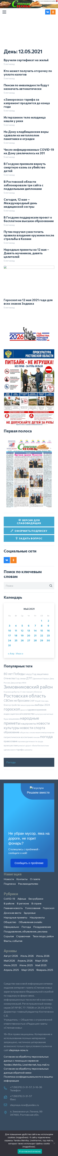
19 (22, 635)
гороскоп (12, 709)
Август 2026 (11, 955)
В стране (36, 903)
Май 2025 (41, 965)
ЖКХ (24, 683)
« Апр (11, 653)
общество (24, 732)
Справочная (23, 936)
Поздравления (42, 926)
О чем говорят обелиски (31, 692)
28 (35, 640)
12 (22, 630)
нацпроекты (28, 723)
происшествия (11, 745)
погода (46, 736)
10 (9, 630)
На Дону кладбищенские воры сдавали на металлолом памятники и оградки (26, 135)
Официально (11, 926)
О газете (35, 879)
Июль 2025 (10, 965)
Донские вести (12, 912)
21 (35, 635)
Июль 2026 (27, 955)
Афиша (21, 898)
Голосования (32, 908)
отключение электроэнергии (41, 732)
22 (41, 635)
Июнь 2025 (26, 965)
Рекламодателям (28, 883)
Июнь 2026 (42, 955)
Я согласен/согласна (30, 1151)
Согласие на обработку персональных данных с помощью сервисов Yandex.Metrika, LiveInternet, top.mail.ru (26, 1060)
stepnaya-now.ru (18, 1050)
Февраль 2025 (44, 969)
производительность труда (30, 741)
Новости (9, 879)
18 (16, 635)
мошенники (14, 719)
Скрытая (9, 936)
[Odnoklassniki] (53, 12)
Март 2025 (27, 969)
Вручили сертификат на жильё (26, 60)
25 (16, 640)
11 (16, 630)
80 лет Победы (14, 674)
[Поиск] (50, 586)
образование (11, 732)
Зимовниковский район (28, 686)
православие (10, 741)
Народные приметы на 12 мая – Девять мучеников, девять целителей (26, 253)
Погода (10, 762)
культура (39, 714)
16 (48, 630)
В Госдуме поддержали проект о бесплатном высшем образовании (29, 219)
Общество (10, 922)
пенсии (36, 737)
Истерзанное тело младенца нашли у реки (25, 119)
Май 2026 (9, 960)
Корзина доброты (12, 692)
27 (28, 640)
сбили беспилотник (40, 745)
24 (9, 640)
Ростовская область (25, 695)
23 (48, 635)
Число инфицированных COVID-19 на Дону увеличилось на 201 (29, 151)
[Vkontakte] (47, 12)
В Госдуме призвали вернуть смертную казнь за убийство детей (25, 167)
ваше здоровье (28, 705)
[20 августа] (29, 473)
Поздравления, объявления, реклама (25, 931)
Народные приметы (15, 917)
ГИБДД (28, 674)
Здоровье (30, 912)
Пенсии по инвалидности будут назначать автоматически (26, 86)
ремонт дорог (24, 745)
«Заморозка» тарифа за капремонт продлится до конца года (27, 103)
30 (48, 640)
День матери (16, 683)
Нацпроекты (37, 917)
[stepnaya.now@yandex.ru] (7, 1105)
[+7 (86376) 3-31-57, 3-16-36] (7, 1088)
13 (28, 630)
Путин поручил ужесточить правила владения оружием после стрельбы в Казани (29, 235)
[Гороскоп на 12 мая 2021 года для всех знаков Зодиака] (29, 267)
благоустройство (12, 705)
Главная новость (13, 908)
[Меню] (4, 12)
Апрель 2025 (11, 969)
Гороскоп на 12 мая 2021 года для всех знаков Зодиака (28, 301)
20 (28, 635)
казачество (28, 713)
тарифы (20, 749)
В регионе (23, 903)
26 (22, 640)
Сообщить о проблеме (29, 863)
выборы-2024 (42, 704)
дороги (24, 710)
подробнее (22, 1137)
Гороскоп (48, 908)
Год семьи (20, 678)
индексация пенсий (13, 714)
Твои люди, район (43, 936)
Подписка (10, 883)
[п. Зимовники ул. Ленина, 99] (7, 1113)
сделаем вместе (10, 750)
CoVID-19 (9, 898)
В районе (9, 903)
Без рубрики (35, 898)
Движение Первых (41, 678)
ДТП (29, 678)
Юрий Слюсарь (41, 701)
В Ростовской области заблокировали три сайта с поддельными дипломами (23, 185)
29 (41, 640)
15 (41, 630)
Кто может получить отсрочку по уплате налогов (28, 72)
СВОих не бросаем (16, 700)
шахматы (28, 750)
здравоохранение (36, 709)
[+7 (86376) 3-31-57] (7, 1097)
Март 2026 (41, 960)
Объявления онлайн (30, 922)
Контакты (22, 879)
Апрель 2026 (25, 960)
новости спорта (32, 727)
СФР (32, 701)
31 (9, 645)
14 (35, 630)
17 (9, 635)
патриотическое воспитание (18, 737)
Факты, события (13, 940)
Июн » (19, 653)
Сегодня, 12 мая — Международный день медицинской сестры (20, 203)
